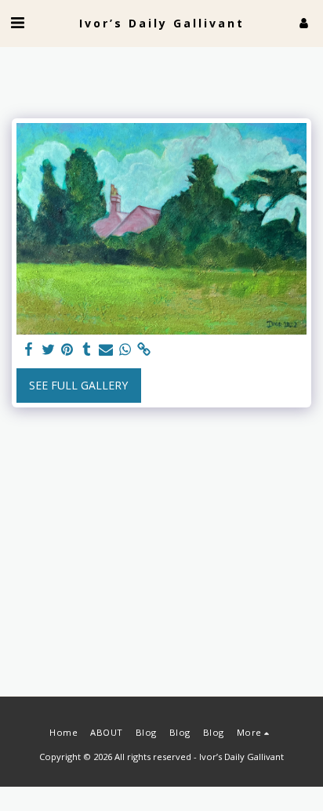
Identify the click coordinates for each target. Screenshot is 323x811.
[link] (144, 349)
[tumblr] (87, 349)
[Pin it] (67, 349)
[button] (17, 22)
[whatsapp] (125, 349)
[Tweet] (49, 349)
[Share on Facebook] (29, 349)
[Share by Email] (106, 349)
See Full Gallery (78, 385)
